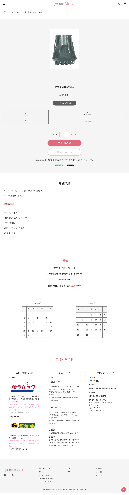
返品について (41, 160)
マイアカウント (100, 469)
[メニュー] (4, 4)
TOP (5, 12)
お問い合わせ (100, 475)
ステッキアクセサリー (15, 12)
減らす (62, 134)
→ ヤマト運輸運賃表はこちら (19, 449)
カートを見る (100, 472)
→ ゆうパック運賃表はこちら (19, 412)
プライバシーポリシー (45, 481)
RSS (69, 469)
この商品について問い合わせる (81, 160)
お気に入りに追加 (66, 152)
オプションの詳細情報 (64, 103)
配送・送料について (44, 469)
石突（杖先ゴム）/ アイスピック (33, 12)
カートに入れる (66, 143)
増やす (71, 134)
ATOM (69, 472)
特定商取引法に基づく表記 (58, 160)
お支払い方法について (45, 475)
